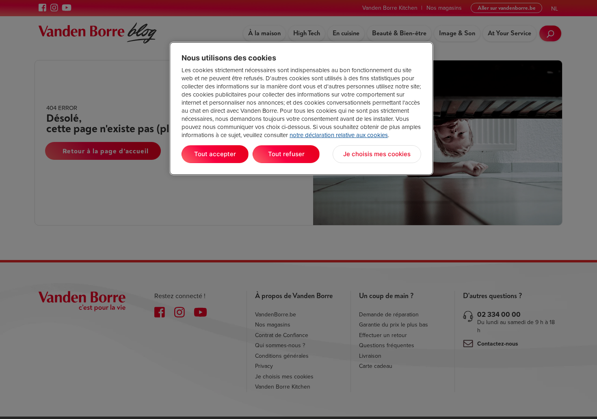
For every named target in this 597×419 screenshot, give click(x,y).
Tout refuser (286, 154)
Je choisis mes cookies (377, 154)
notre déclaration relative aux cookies (339, 135)
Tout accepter (215, 154)
